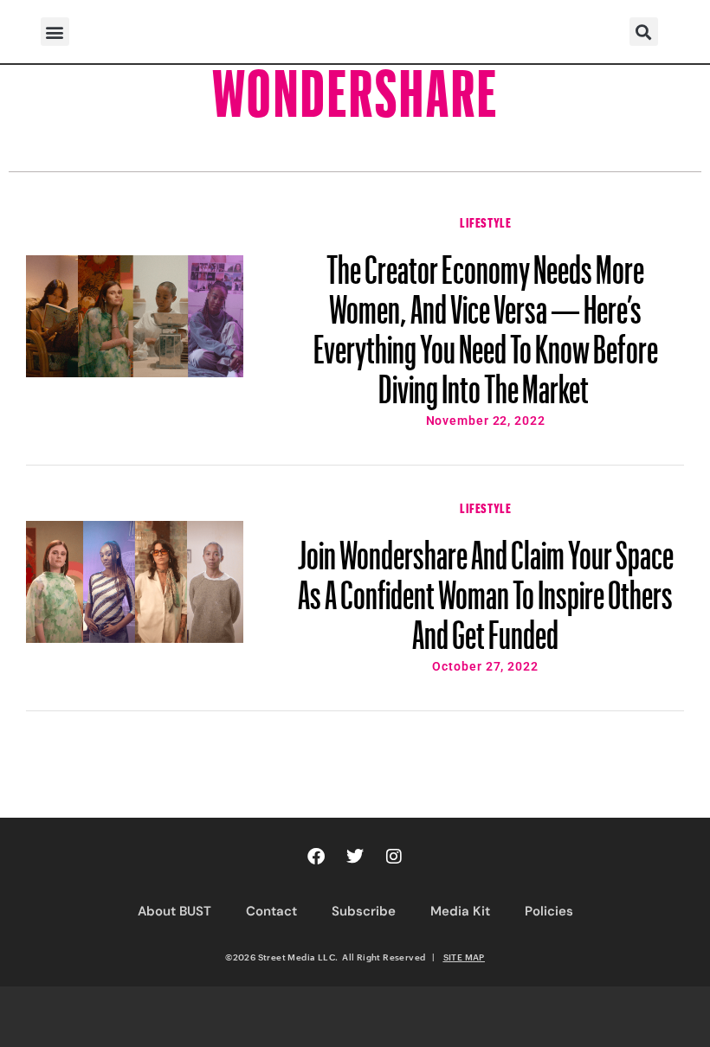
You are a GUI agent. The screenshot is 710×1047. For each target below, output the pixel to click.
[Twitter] (355, 856)
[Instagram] (394, 856)
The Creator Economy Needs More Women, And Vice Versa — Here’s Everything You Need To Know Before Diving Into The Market (485, 321)
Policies (549, 911)
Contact (271, 911)
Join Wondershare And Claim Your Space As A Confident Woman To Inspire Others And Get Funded (486, 587)
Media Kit (460, 911)
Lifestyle (485, 220)
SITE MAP (464, 957)
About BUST (174, 911)
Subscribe (364, 911)
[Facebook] (316, 856)
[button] (55, 31)
